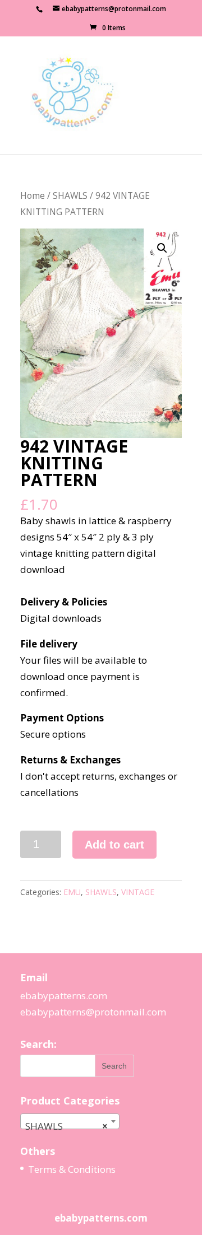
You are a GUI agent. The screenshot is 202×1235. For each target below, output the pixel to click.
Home (32, 195)
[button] (162, 248)
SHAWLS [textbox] (66, 1126)
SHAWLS (70, 195)
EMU (72, 892)
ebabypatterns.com (63, 995)
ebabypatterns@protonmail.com (93, 1011)
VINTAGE (137, 892)
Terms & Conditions (72, 1169)
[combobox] (70, 1121)
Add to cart (114, 844)
